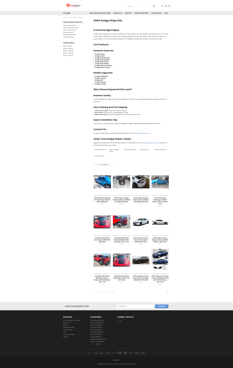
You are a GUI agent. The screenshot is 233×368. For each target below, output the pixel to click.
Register (72, 334)
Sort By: (97, 164)
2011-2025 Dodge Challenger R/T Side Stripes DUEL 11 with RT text (160, 201)
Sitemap (65, 337)
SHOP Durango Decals (69, 34)
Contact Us (117, 13)
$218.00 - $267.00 (68, 51)
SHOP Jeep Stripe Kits (96, 334)
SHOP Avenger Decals (69, 25)
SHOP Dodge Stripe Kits (96, 323)
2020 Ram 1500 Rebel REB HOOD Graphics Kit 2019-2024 (121, 278)
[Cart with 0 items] (169, 6)
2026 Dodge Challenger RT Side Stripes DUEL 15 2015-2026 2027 (102, 200)
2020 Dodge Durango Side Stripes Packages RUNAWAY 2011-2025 (141, 278)
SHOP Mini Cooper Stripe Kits (98, 339)
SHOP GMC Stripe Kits (96, 330)
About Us (128, 13)
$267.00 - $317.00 (68, 53)
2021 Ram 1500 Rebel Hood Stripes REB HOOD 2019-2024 (102, 240)
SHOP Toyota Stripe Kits (97, 341)
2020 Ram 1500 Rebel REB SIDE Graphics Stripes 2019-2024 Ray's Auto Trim (102, 279)
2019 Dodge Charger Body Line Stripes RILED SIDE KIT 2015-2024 (160, 240)
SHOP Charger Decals (69, 30)
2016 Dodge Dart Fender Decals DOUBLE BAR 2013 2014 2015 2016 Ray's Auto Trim (160, 279)
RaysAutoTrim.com (152, 143)
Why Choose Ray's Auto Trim (100, 13)
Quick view (102, 178)
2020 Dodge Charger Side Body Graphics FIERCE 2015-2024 (140, 240)
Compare (101, 181)
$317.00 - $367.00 (68, 55)
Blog (166, 13)
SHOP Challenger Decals (70, 28)
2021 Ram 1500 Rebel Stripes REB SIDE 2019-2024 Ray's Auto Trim (121, 240)
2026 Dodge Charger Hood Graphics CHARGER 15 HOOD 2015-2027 (121, 200)
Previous (228, 362)
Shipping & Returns (141, 13)
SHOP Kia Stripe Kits (95, 337)
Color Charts (156, 13)
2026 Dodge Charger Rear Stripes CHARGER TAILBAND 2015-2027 (141, 200)
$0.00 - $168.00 (67, 46)
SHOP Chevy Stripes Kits (97, 320)
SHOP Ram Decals (68, 37)
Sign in (65, 334)
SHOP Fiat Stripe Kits (96, 325)
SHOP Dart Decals (68, 32)
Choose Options (102, 185)
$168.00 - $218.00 (68, 48)
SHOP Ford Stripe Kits (96, 327)
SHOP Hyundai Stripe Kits (97, 332)
